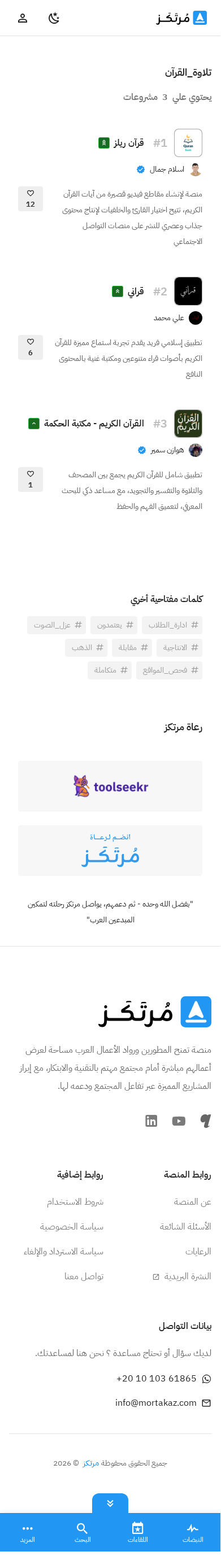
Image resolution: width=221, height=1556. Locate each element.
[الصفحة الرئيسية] (154, 1011)
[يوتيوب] (178, 1121)
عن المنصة (192, 1202)
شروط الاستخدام (75, 1202)
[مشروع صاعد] (117, 291)
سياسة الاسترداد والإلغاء (63, 1251)
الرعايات (198, 1251)
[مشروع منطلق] (104, 143)
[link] (169, 169)
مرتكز (91, 1463)
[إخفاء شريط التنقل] (110, 1500)
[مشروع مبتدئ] (34, 423)
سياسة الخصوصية (71, 1227)
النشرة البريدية (186, 1276)
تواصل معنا (83, 1276)
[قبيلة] (205, 1121)
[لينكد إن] (151, 1121)
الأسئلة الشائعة (185, 1227)
